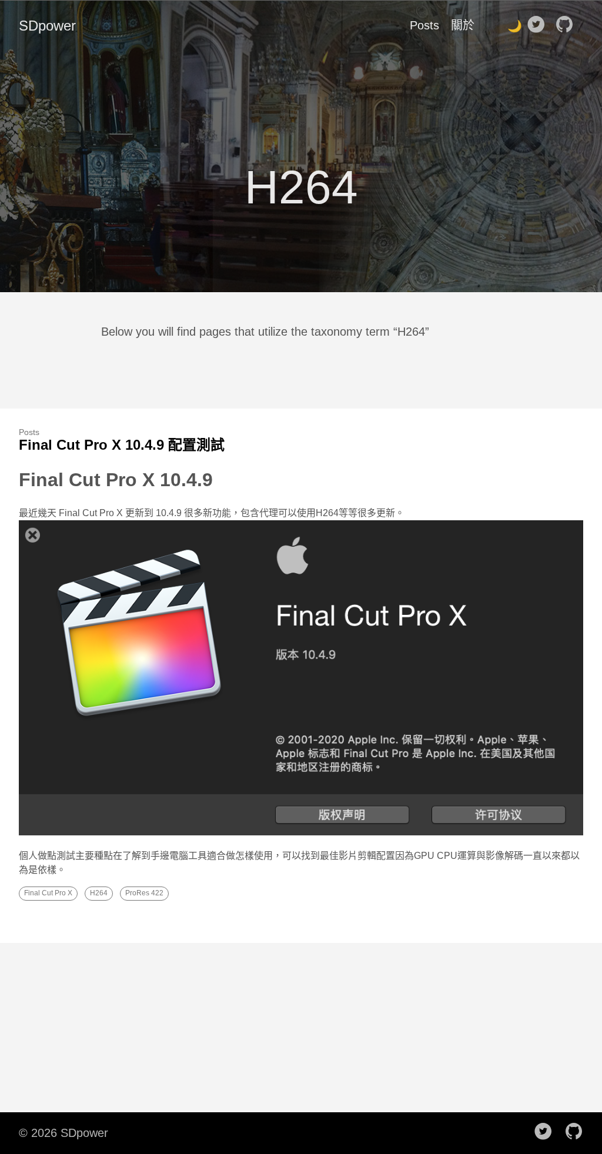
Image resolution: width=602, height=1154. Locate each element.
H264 (99, 893)
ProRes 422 (144, 893)
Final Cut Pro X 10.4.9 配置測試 (122, 445)
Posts (424, 25)
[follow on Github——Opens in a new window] (568, 25)
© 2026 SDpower (63, 1132)
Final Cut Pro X (48, 893)
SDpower (47, 26)
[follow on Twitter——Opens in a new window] (540, 25)
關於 (462, 25)
